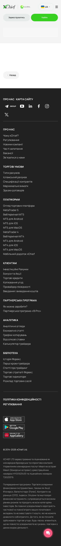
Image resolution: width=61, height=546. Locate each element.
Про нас (8, 99)
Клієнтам (10, 263)
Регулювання (11, 140)
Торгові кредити (13, 278)
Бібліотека (10, 353)
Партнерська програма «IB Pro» (22, 311)
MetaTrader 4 (10, 232)
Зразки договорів (13, 190)
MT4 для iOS (10, 245)
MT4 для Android (13, 240)
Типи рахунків (11, 173)
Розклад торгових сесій (17, 381)
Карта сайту (24, 99)
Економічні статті (13, 330)
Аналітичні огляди (14, 326)
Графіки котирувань (15, 335)
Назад (12, 75)
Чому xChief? (11, 135)
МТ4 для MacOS (12, 249)
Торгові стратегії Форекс (18, 372)
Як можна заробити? (15, 306)
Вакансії (8, 153)
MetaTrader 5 (10, 210)
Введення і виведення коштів (20, 291)
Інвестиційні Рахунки (15, 269)
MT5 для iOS (10, 223)
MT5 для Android (13, 219)
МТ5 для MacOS (12, 227)
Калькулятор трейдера (17, 343)
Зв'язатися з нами (14, 157)
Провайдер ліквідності (16, 286)
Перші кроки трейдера (16, 363)
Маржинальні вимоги (15, 186)
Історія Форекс (12, 359)
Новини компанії (13, 144)
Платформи (11, 199)
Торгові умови (13, 166)
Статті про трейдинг (15, 368)
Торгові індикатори (14, 376)
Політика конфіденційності (22, 399)
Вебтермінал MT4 (13, 236)
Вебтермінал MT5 (13, 214)
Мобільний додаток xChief (19, 254)
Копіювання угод (13, 282)
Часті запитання (13, 148)
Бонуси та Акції (12, 273)
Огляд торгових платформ (19, 205)
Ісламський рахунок (15, 177)
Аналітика (10, 320)
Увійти (44, 17)
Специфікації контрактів (18, 181)
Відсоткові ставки (14, 339)
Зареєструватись (16, 17)
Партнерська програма (20, 300)
